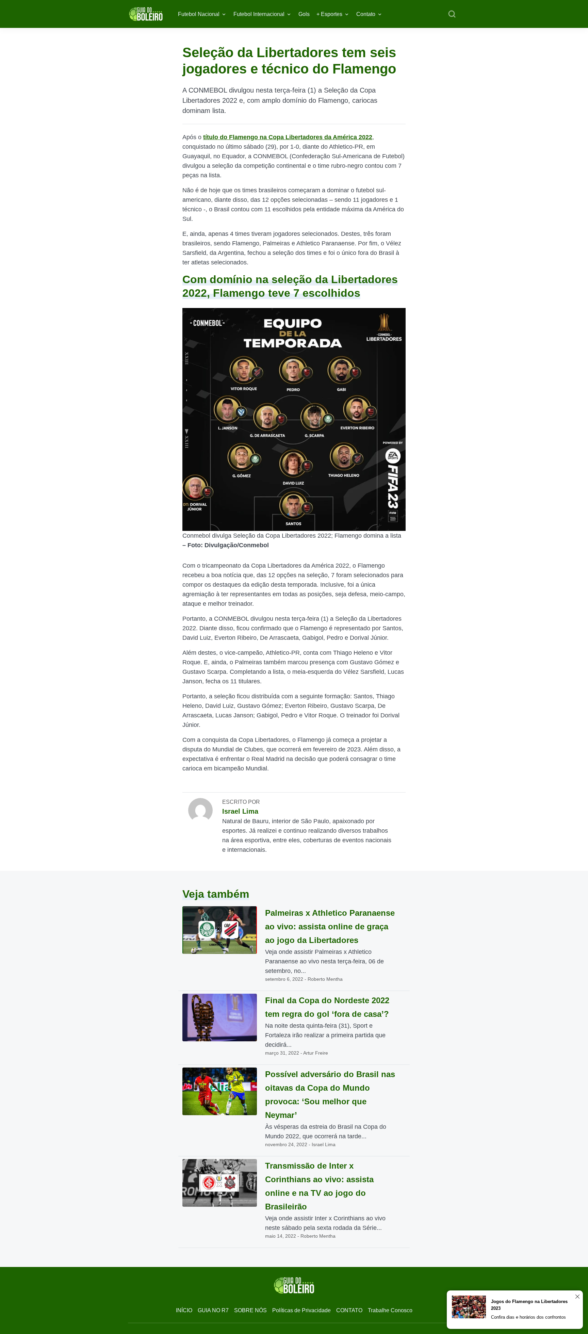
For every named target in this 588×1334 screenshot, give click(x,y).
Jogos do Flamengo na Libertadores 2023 (529, 1305)
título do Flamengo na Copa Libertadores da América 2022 (287, 137)
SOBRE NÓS (250, 1310)
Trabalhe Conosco (390, 1310)
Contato (365, 14)
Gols (304, 14)
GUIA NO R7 (213, 1310)
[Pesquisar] (452, 14)
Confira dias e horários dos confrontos (528, 1317)
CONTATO (349, 1310)
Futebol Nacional (198, 14)
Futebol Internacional (258, 14)
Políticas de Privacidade (301, 1310)
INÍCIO (184, 1310)
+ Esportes (329, 14)
